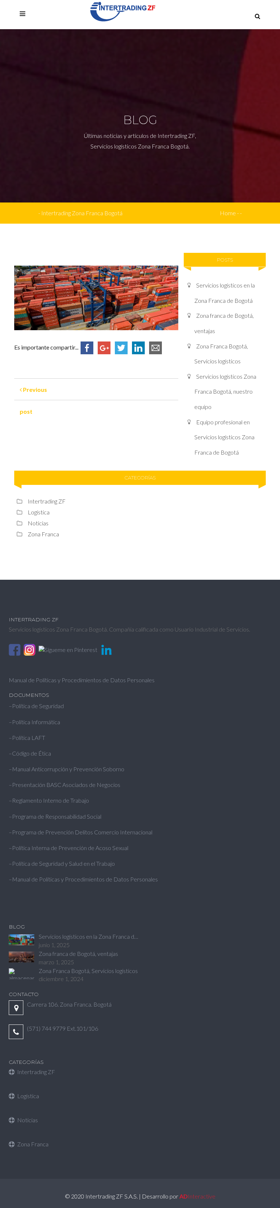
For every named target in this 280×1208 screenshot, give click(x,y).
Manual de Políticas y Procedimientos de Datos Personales (82, 679)
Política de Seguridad (38, 705)
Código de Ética (31, 753)
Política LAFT (28, 737)
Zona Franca (43, 533)
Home (228, 212)
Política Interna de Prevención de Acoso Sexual (70, 847)
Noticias (38, 523)
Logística (39, 512)
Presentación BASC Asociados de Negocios (66, 784)
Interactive (197, 1196)
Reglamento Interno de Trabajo (50, 800)
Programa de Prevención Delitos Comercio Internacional (82, 832)
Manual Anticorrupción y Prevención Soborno (68, 768)
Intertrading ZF (47, 501)
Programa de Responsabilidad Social (56, 816)
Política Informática (36, 721)
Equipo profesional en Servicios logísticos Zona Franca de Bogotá (224, 437)
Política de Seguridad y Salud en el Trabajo (64, 863)
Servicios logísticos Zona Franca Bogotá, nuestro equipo (225, 391)
